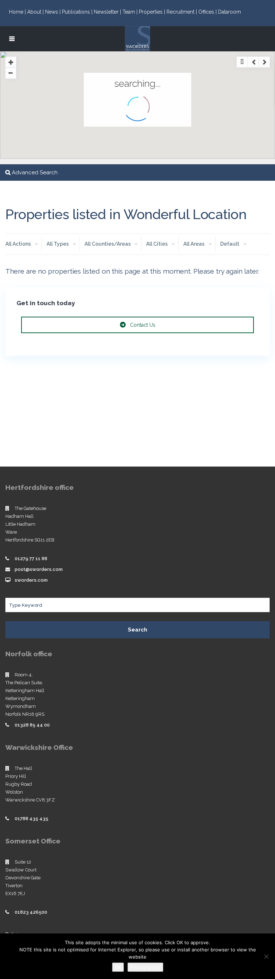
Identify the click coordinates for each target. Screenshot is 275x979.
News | (53, 12)
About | (36, 12)
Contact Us (142, 325)
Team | (130, 12)
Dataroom (229, 12)
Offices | (208, 12)
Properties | (153, 12)
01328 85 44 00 (32, 725)
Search (137, 629)
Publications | (78, 12)
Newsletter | (108, 12)
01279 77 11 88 (31, 558)
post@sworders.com (39, 569)
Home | (18, 12)
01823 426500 (31, 912)
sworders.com (31, 580)
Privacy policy (145, 967)
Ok (118, 967)
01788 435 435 (31, 818)
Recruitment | (182, 12)
